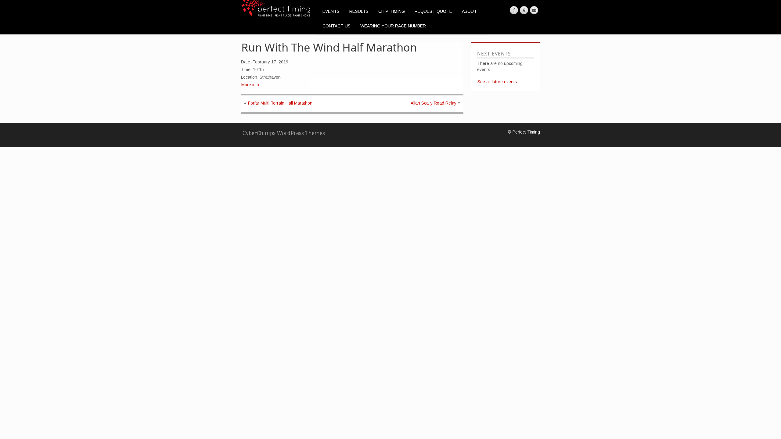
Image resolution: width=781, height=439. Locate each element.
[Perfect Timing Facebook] (514, 10)
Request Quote (433, 11)
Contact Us (336, 25)
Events (331, 11)
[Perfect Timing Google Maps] (524, 10)
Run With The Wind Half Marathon (329, 47)
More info (250, 84)
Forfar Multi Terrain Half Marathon (280, 103)
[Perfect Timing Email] (534, 10)
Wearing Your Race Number (393, 25)
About (469, 11)
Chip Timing (391, 11)
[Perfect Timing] (275, 7)
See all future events (497, 81)
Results (359, 11)
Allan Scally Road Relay (433, 103)
